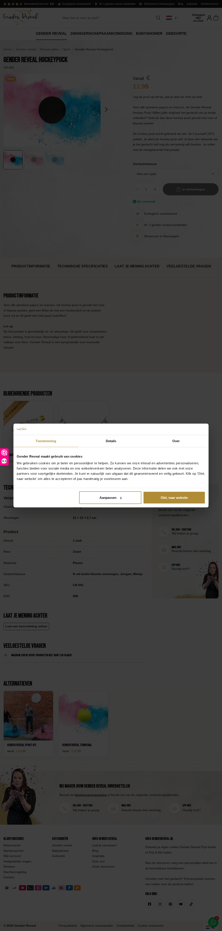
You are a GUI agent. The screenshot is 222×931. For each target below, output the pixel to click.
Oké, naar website (174, 497)
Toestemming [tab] (46, 441)
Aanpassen (108, 497)
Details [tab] (111, 441)
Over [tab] (176, 441)
